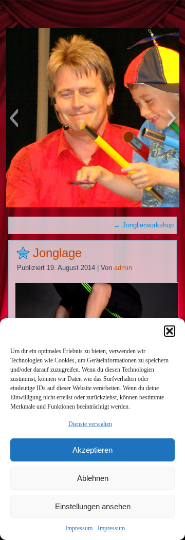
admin (123, 268)
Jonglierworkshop (144, 225)
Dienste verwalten (90, 424)
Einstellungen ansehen (93, 506)
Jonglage (57, 253)
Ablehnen (92, 478)
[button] (169, 331)
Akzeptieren (92, 450)
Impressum (78, 528)
